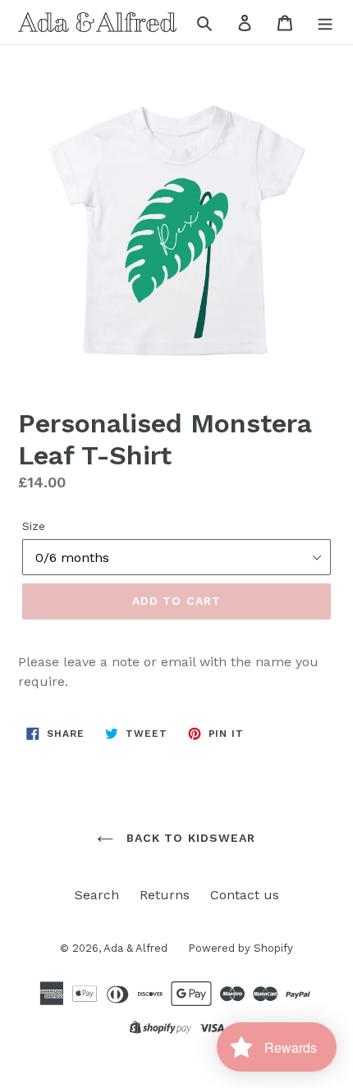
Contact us (244, 895)
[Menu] (325, 22)
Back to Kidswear (188, 837)
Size (33, 526)
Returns (165, 895)
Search (97, 895)
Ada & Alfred (135, 948)
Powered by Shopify (240, 948)
